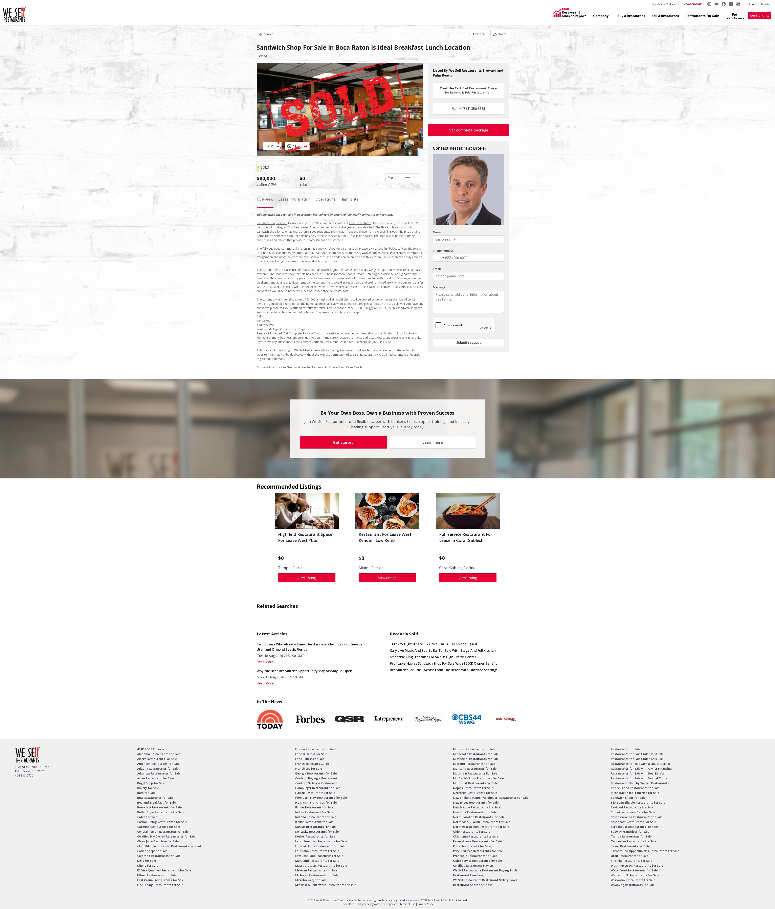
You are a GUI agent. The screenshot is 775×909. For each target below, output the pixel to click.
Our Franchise (759, 15)
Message (439, 287)
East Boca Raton (360, 223)
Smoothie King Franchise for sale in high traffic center (433, 657)
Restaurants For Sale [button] (702, 16)
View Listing (307, 578)
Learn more (432, 442)
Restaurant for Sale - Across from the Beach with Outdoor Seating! (443, 670)
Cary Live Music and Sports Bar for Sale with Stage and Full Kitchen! (443, 650)
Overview (265, 199)
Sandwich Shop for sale (272, 223)
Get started (343, 442)
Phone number (443, 250)
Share (502, 34)
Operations (325, 199)
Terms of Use (407, 904)
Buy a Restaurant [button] (631, 16)
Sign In (752, 4)
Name (437, 232)
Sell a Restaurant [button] (665, 16)
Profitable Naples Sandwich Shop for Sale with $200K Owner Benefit (443, 663)
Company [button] (600, 16)
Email (437, 269)
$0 (281, 558)
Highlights (349, 199)
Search (268, 34)
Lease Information (294, 199)
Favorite (479, 34)
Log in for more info (402, 177)
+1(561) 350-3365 (472, 108)
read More (265, 662)
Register (765, 4)
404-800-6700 (693, 4)
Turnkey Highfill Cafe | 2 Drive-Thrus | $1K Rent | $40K (433, 644)
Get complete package (468, 130)
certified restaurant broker (308, 308)
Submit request (468, 342)
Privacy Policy (425, 904)
